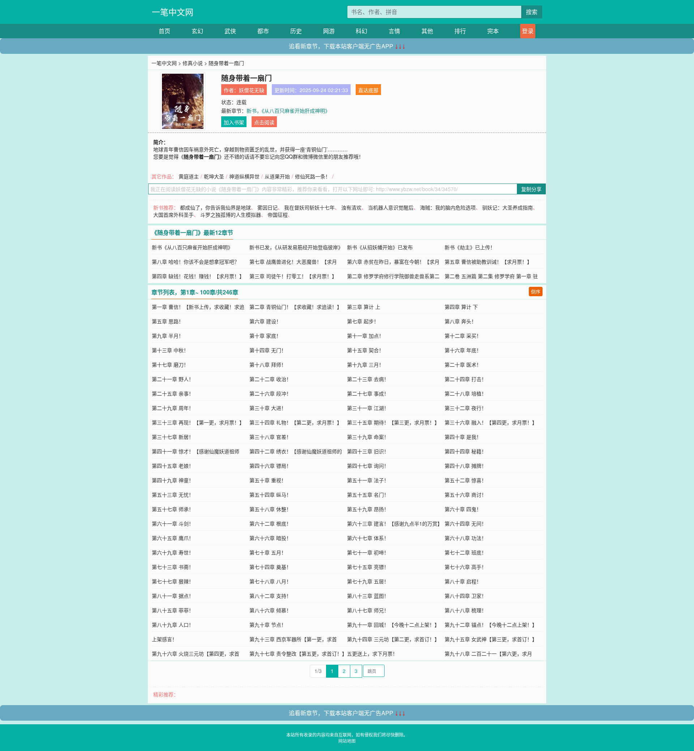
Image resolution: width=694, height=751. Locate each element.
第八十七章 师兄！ (368, 610)
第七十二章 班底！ (466, 552)
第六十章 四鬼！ (463, 509)
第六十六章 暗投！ (270, 537)
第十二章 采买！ (463, 335)
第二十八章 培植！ (466, 393)
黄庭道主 (189, 176)
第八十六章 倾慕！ (270, 610)
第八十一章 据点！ (173, 595)
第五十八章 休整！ (270, 509)
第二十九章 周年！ (173, 407)
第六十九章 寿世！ (173, 552)
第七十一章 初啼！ (368, 552)
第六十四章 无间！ (466, 523)
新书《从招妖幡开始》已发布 (380, 247)
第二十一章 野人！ (173, 379)
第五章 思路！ (168, 321)
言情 (394, 31)
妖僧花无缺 (251, 90)
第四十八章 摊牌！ (466, 465)
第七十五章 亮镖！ (368, 566)
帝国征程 (277, 214)
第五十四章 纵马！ (270, 494)
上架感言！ (164, 639)
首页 (164, 31)
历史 (296, 31)
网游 (329, 31)
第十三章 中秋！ (170, 350)
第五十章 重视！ (267, 480)
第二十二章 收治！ (270, 379)
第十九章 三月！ (365, 364)
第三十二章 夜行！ (466, 407)
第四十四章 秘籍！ (466, 451)
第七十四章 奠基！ (270, 566)
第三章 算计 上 (363, 306)
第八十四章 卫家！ (466, 595)
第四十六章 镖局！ (270, 465)
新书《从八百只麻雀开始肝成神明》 (192, 247)
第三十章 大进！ (267, 407)
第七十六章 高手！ (466, 566)
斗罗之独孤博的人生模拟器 (230, 214)
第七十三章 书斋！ (173, 566)
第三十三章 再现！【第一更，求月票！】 (198, 422)
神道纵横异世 (244, 176)
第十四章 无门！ (267, 350)
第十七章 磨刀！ (170, 364)
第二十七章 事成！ (368, 393)
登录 (528, 31)
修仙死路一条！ (312, 176)
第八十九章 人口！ (173, 624)
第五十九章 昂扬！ (368, 509)
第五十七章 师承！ (173, 509)
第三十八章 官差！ (270, 436)
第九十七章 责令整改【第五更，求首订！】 (298, 653)
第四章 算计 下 (461, 306)
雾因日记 (267, 207)
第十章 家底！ (265, 335)
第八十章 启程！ (463, 581)
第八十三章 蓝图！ (368, 595)
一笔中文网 (172, 12)
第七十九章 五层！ (368, 581)
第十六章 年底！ (463, 350)
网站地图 (347, 741)
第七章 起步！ (363, 321)
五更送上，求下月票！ (372, 653)
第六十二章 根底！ (270, 523)
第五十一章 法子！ (368, 480)
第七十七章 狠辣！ (173, 581)
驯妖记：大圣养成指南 (507, 207)
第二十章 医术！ (463, 364)
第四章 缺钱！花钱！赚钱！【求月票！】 (198, 276)
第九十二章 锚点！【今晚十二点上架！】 (491, 624)
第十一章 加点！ (365, 335)
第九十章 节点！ (267, 624)
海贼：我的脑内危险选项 (448, 207)
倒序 (535, 291)
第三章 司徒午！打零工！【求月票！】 (293, 276)
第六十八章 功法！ (466, 537)
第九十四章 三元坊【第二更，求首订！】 (393, 639)
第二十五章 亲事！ (173, 393)
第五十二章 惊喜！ (466, 480)
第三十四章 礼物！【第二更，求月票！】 (295, 422)
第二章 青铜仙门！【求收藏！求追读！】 (295, 306)
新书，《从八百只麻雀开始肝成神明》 (288, 110)
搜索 (531, 12)
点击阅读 (264, 122)
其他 (427, 31)
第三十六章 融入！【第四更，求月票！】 (491, 422)
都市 (263, 31)
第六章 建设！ (265, 321)
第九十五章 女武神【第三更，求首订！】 (491, 639)
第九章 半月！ (168, 335)
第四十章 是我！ (463, 436)
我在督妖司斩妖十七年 (309, 207)
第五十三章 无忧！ (173, 494)
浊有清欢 (351, 207)
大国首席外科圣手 (173, 214)
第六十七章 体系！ (368, 537)
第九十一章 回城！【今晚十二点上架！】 (393, 624)
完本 (493, 31)
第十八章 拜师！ (267, 364)
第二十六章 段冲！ (270, 393)
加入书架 (234, 122)
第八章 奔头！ (460, 321)
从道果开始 (277, 176)
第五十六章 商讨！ (466, 494)
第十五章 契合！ (365, 350)
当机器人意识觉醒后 (391, 207)
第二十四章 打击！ (466, 379)
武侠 (230, 31)
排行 (460, 31)
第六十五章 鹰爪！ (173, 537)
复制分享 (531, 189)
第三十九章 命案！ (368, 436)
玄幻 (197, 31)
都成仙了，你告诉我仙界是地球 (215, 207)
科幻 (361, 31)
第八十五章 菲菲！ (173, 610)
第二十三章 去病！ (368, 379)
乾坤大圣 (214, 176)
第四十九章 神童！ (173, 480)
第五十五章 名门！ (368, 494)
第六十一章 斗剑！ (173, 523)
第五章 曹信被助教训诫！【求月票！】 (488, 261)
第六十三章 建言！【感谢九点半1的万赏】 (394, 523)
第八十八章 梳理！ (466, 610)
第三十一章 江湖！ (368, 407)
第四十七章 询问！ (368, 465)
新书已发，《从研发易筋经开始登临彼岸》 (296, 247)
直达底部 (368, 90)
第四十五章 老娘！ (173, 465)
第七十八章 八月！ (270, 581)
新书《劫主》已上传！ (470, 247)
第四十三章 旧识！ (368, 451)
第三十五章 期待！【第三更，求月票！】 (393, 422)
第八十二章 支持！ (270, 595)
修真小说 (193, 62)
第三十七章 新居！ (173, 436)
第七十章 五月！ (267, 552)
